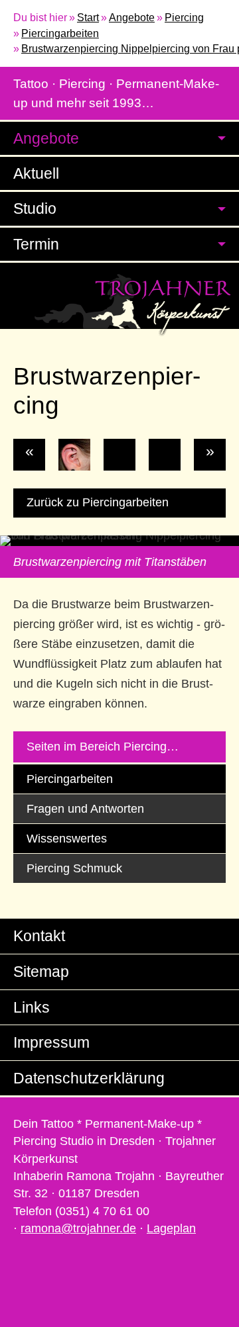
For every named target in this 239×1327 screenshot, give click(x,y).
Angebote (132, 17)
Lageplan (171, 1228)
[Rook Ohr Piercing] (74, 455)
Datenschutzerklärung (89, 1078)
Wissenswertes (67, 838)
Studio (34, 208)
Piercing (184, 17)
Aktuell (36, 173)
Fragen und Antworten (85, 808)
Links (31, 1007)
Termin (36, 244)
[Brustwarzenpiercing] (119, 455)
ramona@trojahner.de (78, 1228)
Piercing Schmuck (74, 868)
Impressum (51, 1042)
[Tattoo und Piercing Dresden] (119, 305)
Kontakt (39, 935)
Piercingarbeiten (60, 33)
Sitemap (41, 971)
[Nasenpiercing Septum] (165, 455)
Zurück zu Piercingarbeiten (98, 502)
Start (88, 17)
